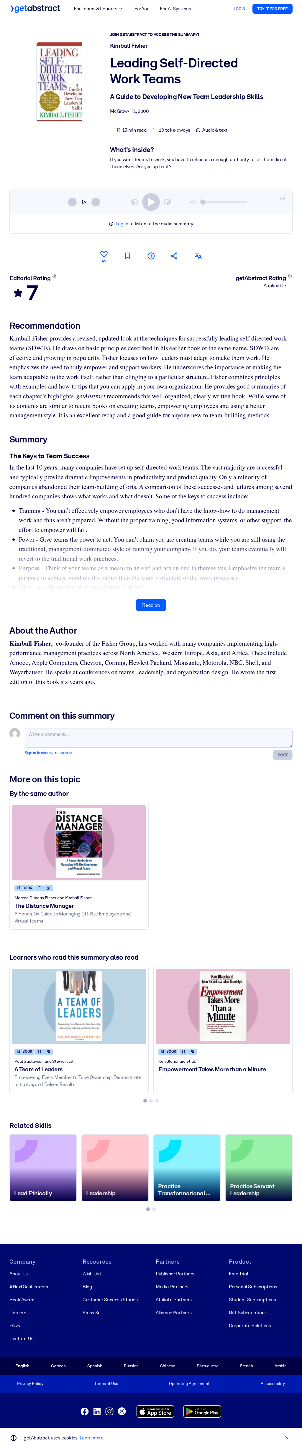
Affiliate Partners (174, 1299)
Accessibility (273, 1383)
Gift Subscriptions (248, 1312)
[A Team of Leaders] (79, 1006)
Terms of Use (106, 1383)
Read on (151, 605)
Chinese (167, 1365)
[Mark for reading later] (127, 255)
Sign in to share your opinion (48, 753)
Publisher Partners (175, 1274)
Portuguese (208, 1365)
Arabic (281, 1365)
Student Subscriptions (252, 1299)
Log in (122, 224)
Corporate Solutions (250, 1325)
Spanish (94, 1365)
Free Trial (238, 1274)
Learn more (91, 1438)
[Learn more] (54, 276)
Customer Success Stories (110, 1299)
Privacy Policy (30, 1383)
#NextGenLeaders (28, 1287)
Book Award (22, 1299)
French (246, 1365)
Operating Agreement (189, 1383)
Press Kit (92, 1312)
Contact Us (21, 1338)
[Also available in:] (198, 255)
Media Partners (172, 1287)
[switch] (151, 202)
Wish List (92, 1274)
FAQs (14, 1325)
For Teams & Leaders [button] (95, 8)
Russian (131, 1365)
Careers (17, 1312)
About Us (19, 1274)
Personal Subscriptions (253, 1287)
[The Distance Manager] (79, 842)
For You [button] (141, 8)
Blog (87, 1287)
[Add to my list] (151, 255)
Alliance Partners (173, 1312)
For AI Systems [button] (175, 8)
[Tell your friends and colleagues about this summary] (174, 255)
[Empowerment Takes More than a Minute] (223, 1006)
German (58, 1365)
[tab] (145, 1100)
